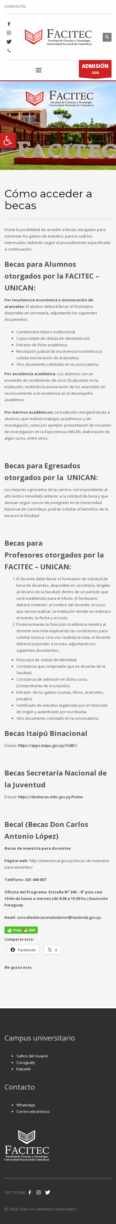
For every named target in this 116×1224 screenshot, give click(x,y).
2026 (95, 69)
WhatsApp (25, 1105)
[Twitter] (8, 41)
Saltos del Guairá (32, 1056)
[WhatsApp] (8, 50)
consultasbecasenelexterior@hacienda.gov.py (59, 917)
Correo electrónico (33, 1111)
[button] (7, 140)
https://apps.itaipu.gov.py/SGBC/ (47, 745)
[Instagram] (8, 32)
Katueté (23, 1069)
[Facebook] (8, 23)
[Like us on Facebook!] (29, 1192)
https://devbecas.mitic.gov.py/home (50, 796)
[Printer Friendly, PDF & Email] (21, 930)
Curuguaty (25, 1062)
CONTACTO (15, 6)
